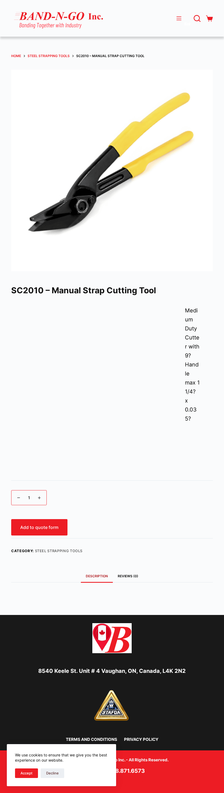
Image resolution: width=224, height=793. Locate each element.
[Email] (139, 782)
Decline (52, 773)
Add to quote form (39, 527)
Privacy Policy (141, 739)
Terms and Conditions (91, 739)
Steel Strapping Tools (59, 551)
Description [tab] (97, 576)
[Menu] (178, 18)
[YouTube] (128, 782)
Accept (26, 773)
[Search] (197, 18)
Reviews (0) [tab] (128, 576)
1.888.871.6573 (124, 771)
